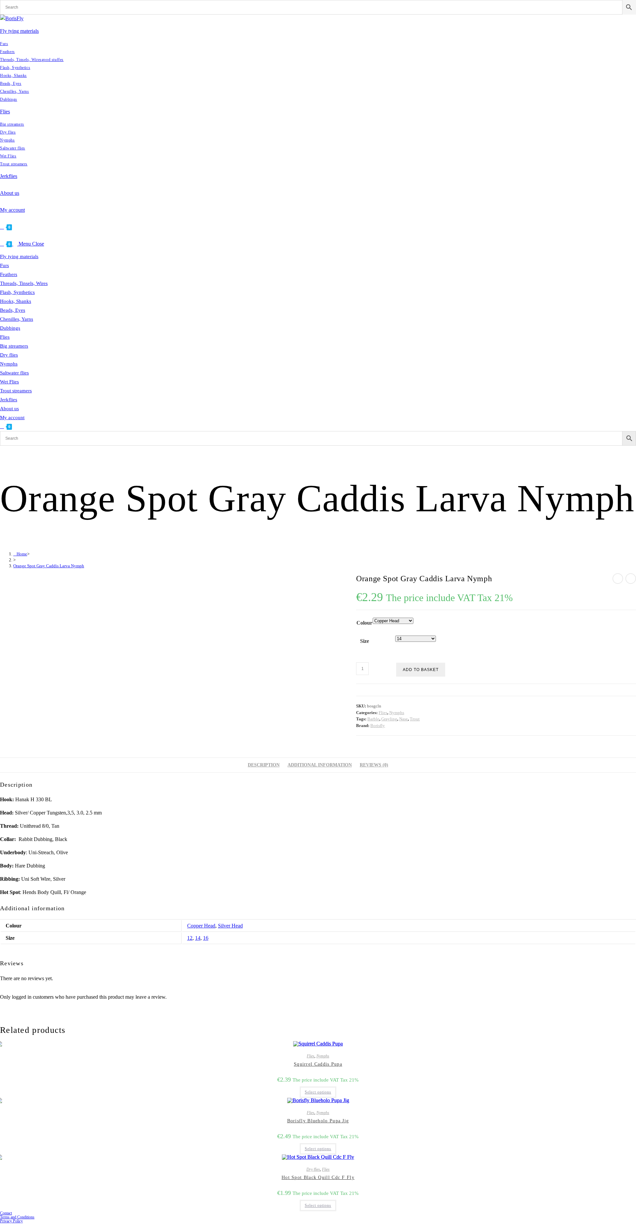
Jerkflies (8, 399)
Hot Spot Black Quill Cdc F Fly (318, 1177)
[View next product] (630, 578)
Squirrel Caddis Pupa (318, 1064)
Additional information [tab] (320, 764)
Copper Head (201, 925)
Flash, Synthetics (17, 292)
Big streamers (14, 346)
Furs (4, 265)
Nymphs (9, 363)
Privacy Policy (11, 1221)
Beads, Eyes (12, 310)
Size (364, 641)
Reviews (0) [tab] (374, 764)
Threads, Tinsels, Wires (24, 283)
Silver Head (230, 925)
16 (205, 938)
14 (197, 938)
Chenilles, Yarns (16, 319)
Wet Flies (9, 381)
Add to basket (421, 669)
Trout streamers (16, 390)
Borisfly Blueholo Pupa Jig (318, 1120)
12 (189, 938)
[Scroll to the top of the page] (2, 1227)
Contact (6, 1213)
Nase (403, 718)
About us (9, 408)
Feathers (8, 274)
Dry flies (9, 355)
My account (12, 417)
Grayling (389, 718)
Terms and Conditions (17, 1217)
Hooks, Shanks (15, 301)
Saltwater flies (14, 372)
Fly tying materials (19, 256)
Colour (364, 623)
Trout (415, 718)
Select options (318, 1092)
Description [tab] (264, 764)
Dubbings (10, 328)
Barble (373, 718)
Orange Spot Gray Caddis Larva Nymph (48, 565)
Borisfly (377, 725)
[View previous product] (617, 578)
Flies (5, 337)
